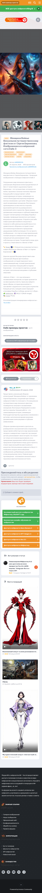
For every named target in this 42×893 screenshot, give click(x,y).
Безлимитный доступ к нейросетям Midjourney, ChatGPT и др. (18, 513)
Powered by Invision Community (21, 889)
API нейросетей (9, 852)
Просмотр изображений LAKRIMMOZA (23, 167)
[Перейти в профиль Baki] (5, 563)
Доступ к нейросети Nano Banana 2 (18, 528)
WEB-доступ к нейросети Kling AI (19, 9)
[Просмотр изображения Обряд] (20, 669)
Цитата (11, 466)
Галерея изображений (11, 814)
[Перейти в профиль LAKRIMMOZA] (5, 163)
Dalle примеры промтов (15, 328)
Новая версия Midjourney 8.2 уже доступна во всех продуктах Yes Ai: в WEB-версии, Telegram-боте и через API (20, 566)
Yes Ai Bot (6, 303)
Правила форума (9, 829)
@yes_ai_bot (12, 786)
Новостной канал (9, 854)
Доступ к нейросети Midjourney (16, 545)
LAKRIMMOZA (18, 162)
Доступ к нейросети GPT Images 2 (17, 534)
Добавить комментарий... (14, 492)
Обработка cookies (10, 826)
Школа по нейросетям (11, 849)
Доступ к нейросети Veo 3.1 (15, 539)
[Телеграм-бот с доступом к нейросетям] (21, 359)
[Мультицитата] (5, 465)
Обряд (5, 682)
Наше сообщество (9, 817)
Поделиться (11, 378)
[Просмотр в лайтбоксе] (21, 74)
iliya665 (7, 684)
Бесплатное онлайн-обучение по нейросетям (17, 521)
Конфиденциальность (11, 823)
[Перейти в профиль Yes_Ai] (5, 389)
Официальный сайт (10, 820)
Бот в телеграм (8, 846)
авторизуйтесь (29, 477)
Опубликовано (21, 390)
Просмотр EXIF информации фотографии (21, 341)
